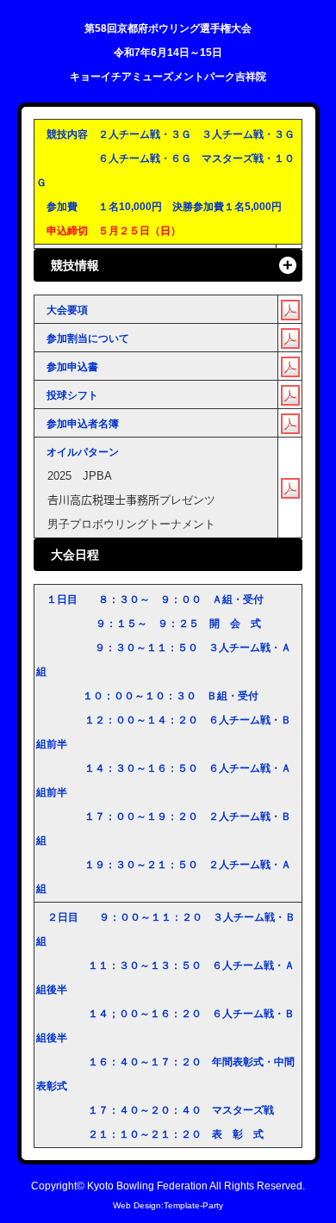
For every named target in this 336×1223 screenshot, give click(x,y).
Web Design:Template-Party (168, 1205)
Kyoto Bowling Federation (147, 1185)
